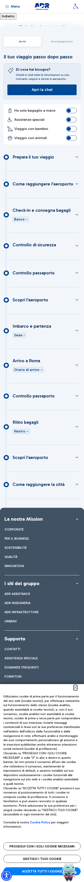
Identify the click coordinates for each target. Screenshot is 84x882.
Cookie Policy (40, 822)
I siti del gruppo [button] (21, 583)
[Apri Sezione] (76, 156)
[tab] (22, 41)
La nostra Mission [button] (23, 519)
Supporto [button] (14, 639)
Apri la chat (42, 89)
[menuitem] (14, 529)
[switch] (71, 110)
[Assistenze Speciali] (76, 6)
